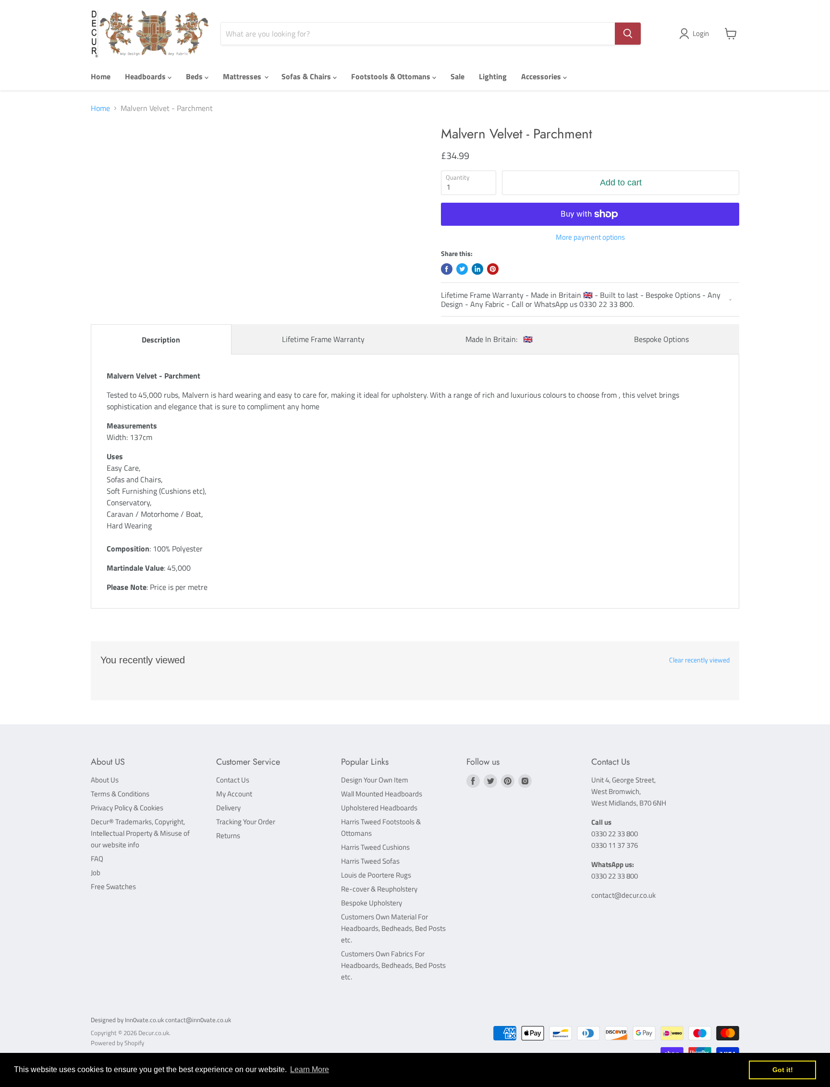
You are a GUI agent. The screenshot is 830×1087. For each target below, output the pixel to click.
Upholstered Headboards (379, 807)
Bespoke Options (661, 339)
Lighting (493, 76)
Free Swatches (113, 886)
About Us (105, 779)
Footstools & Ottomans (391, 76)
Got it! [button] (782, 1070)
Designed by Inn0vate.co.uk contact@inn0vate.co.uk (161, 1020)
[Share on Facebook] (446, 269)
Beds (195, 76)
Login (701, 33)
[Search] (628, 34)
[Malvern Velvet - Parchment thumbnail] (118, 153)
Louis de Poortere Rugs (376, 874)
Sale (457, 76)
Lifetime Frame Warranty (323, 339)
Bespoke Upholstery (371, 902)
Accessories (542, 76)
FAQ (97, 858)
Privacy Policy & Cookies (127, 807)
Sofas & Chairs (307, 76)
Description (161, 339)
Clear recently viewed (699, 660)
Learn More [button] (309, 1069)
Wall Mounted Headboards (381, 793)
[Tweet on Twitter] (462, 269)
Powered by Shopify (117, 1043)
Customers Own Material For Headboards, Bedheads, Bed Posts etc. (393, 928)
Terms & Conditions (120, 793)
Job (95, 872)
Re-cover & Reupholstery (379, 888)
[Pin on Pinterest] (493, 269)
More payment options (590, 237)
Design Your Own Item (374, 779)
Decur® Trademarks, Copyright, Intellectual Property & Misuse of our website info (140, 833)
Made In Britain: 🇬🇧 (499, 339)
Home (100, 76)
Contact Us (232, 779)
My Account (234, 793)
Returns (228, 835)
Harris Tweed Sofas (370, 861)
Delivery (228, 807)
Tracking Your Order (245, 821)
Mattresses (243, 76)
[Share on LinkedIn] (477, 269)
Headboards (146, 76)
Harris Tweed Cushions (375, 847)
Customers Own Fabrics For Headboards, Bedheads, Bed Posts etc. (393, 965)
